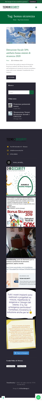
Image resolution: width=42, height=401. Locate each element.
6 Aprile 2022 (16, 108)
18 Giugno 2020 (17, 119)
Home (14, 20)
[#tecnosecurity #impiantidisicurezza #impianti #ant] (21, 212)
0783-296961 (14, 154)
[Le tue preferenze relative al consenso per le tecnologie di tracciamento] (3, 397)
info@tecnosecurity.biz (16, 150)
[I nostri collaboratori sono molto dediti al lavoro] (21, 242)
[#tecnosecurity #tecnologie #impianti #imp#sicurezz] (21, 273)
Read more (11, 77)
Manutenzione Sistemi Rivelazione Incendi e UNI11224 (21, 114)
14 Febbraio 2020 (17, 60)
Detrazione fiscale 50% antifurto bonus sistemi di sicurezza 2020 (18, 53)
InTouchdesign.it (24, 388)
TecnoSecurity (11, 382)
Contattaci (33, 1)
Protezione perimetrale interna (21, 105)
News (7, 60)
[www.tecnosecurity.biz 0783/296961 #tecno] (21, 304)
